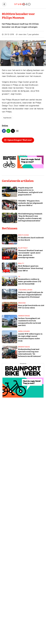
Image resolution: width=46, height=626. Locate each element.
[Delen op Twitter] (13, 131)
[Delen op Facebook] (4, 131)
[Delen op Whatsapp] (8, 131)
